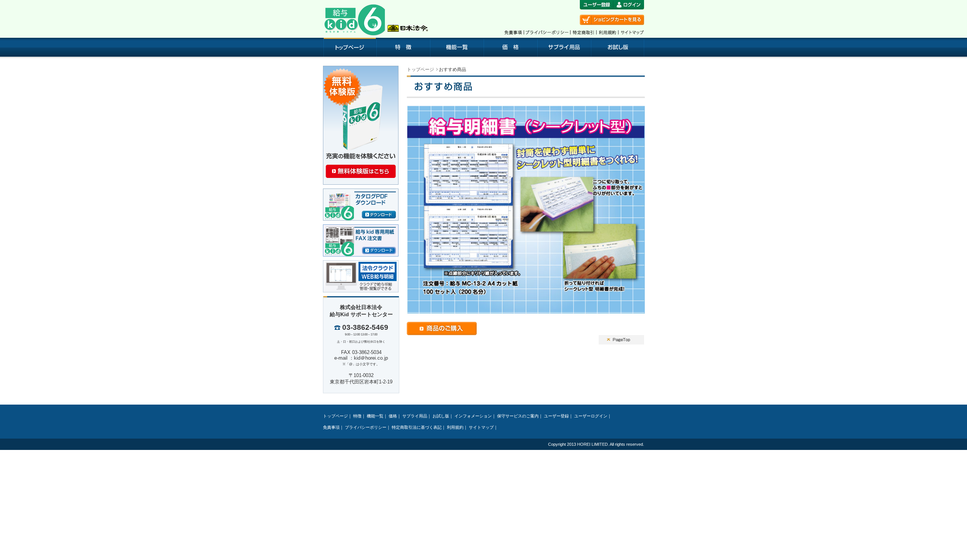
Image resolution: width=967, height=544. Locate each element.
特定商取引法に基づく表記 (417, 427)
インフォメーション (473, 416)
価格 (393, 416)
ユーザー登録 (556, 416)
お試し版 (441, 416)
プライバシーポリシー (365, 427)
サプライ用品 (414, 416)
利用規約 (455, 427)
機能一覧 (375, 416)
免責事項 (331, 427)
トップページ (420, 69)
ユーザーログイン (590, 416)
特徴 (357, 416)
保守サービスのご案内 (518, 416)
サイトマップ (481, 427)
